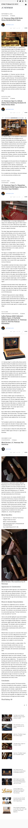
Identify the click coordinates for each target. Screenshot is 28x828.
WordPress (8, 825)
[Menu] (26, 5)
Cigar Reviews (5, 440)
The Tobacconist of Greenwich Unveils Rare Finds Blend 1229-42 (19, 771)
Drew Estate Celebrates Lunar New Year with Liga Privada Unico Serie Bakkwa (19, 809)
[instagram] (23, 0)
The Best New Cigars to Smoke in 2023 (19, 744)
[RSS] (25, 1)
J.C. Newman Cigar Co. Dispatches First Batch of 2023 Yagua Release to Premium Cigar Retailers (14, 187)
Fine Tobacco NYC (6, 823)
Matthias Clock (10, 24)
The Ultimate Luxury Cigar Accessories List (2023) (18, 726)
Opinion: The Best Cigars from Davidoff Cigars (19, 753)
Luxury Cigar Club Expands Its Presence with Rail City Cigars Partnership (18, 790)
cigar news (4, 15)
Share (26, 112)
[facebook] (18, 0)
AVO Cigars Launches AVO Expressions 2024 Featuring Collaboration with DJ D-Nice (19, 781)
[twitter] (20, 0)
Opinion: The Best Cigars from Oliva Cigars (19, 734)
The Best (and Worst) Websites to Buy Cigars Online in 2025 (19, 717)
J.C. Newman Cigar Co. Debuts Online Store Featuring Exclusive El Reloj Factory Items (13, 102)
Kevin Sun (8, 449)
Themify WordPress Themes (17, 825)
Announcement (6, 313)
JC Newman (12, 15)
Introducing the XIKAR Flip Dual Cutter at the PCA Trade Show (19, 799)
